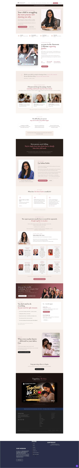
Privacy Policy (53, 414)
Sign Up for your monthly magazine (24, 352)
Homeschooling (41, 418)
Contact (52, 418)
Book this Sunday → (46, 311)
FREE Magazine (41, 423)
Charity (40, 417)
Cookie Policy (52, 417)
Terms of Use (53, 430)
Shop (40, 424)
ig (23, 419)
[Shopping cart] (35, 455)
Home (40, 414)
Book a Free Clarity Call (22, 26)
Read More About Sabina (42, 180)
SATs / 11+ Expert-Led (42, 419)
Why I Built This (44, 66)
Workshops (41, 422)
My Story (51, 180)
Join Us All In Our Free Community (39, 279)
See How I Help (31, 26)
